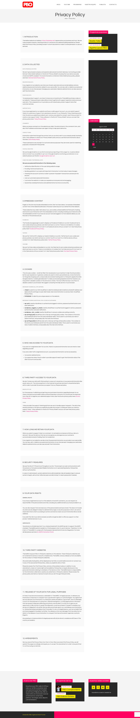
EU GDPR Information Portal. (45, 532)
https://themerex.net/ (48, 40)
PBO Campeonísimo (71, 690)
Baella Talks (95, 41)
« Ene (94, 147)
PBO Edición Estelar (65, 696)
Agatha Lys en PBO (98, 48)
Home (66, 18)
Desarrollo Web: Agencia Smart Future (34, 714)
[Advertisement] (103, 87)
